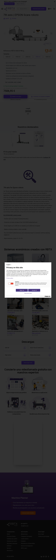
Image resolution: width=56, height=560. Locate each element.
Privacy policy (9, 278)
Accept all (34, 290)
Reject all (22, 290)
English (8, 264)
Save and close (28, 293)
